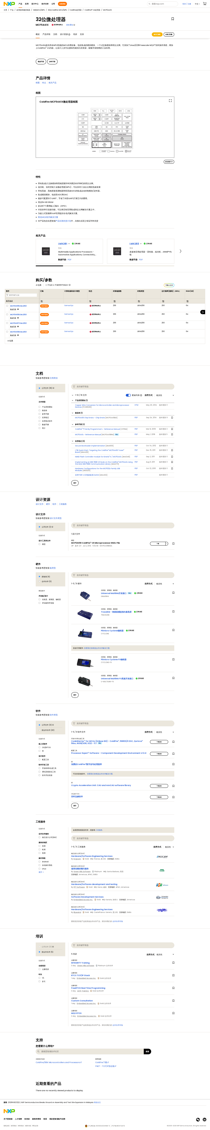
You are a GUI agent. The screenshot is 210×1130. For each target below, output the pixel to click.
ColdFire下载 (101, 1062)
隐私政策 (6, 1126)
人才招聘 (18, 1119)
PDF (69, 259)
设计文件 (40, 504)
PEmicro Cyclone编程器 (112, 630)
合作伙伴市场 (118, 921)
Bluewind (77, 912)
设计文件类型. (56, 518)
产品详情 (46, 34)
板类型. (53, 568)
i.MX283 (134, 243)
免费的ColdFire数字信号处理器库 (86, 764)
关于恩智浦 (8, 1119)
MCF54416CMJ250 (18, 314)
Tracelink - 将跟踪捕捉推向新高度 (116, 612)
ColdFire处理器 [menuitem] (76, 10)
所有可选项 (44, 306)
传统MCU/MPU (39, 10)
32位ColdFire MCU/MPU (57, 10)
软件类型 (54, 714)
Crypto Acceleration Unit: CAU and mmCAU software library (101, 785)
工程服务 (63, 504)
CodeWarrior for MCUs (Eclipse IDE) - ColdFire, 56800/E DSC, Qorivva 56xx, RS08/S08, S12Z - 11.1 (107, 742)
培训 (75, 34)
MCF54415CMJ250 (18, 306)
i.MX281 (62, 243)
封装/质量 (169, 34)
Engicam (77, 859)
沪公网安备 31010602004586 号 (99, 1126)
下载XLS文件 (169, 285)
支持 (82, 34)
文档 (55, 34)
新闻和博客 (36, 1119)
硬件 (48, 504)
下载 (158, 544)
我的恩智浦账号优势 (57, 1119)
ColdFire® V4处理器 (92, 10)
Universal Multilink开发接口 (114, 593)
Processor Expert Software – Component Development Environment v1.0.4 (108, 753)
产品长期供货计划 (63, 221)
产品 (11, 10)
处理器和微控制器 (23, 10)
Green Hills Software (82, 871)
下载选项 (159, 742)
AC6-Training (83, 991)
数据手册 (13, 309)
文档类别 (54, 378)
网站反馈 (35, 1126)
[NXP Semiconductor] (9, 4)
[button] (197, 4)
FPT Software (79, 887)
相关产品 (52, 82)
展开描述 (9, 301)
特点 (44, 82)
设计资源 (64, 34)
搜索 (147, 1051)
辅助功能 (28, 1126)
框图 (38, 82)
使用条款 (14, 1126)
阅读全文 (97, 1102)
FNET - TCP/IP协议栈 (104, 1066)
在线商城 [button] (62, 4)
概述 (38, 34)
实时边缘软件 (77, 796)
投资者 (27, 1119)
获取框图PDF (169, 162)
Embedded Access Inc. (83, 899)
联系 (45, 1119)
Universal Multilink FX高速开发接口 (117, 678)
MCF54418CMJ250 (18, 332)
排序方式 (149, 395)
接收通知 (69, 25)
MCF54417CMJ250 (18, 323)
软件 (54, 504)
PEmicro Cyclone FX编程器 (114, 659)
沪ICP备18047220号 (118, 1126)
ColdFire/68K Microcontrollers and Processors (58, 1062)
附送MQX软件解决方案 (48, 217)
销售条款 (21, 1126)
